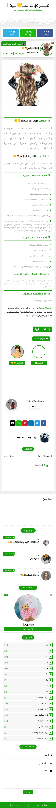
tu (26, 680)
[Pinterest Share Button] (31, 423)
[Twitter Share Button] (37, 423)
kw (26, 662)
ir (26, 651)
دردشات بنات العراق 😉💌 (28, 575)
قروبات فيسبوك (45, 33)
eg (26, 645)
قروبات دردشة (26, 721)
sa (26, 668)
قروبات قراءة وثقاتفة (26, 732)
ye (26, 691)
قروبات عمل (26, 727)
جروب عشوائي (13, 805)
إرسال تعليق (9, 456)
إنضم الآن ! (40, 329)
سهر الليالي (34, 558)
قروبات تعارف (26, 709)
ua (26, 686)
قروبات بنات (26, 703)
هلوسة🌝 (39, 363)
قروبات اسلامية (26, 697)
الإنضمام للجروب (28, 629)
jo (26, 656)
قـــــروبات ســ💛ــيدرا (28, 5)
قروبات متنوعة (26, 738)
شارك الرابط (32, 52)
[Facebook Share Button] (43, 423)
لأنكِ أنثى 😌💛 (17, 363)
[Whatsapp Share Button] (19, 423)
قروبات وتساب (27, 33)
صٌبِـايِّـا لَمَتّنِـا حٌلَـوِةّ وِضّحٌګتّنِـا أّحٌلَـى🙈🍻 (23, 542)
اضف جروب (40, 805)
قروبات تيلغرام (10, 33)
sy (26, 674)
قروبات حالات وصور (26, 715)
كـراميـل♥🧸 (28, 625)
